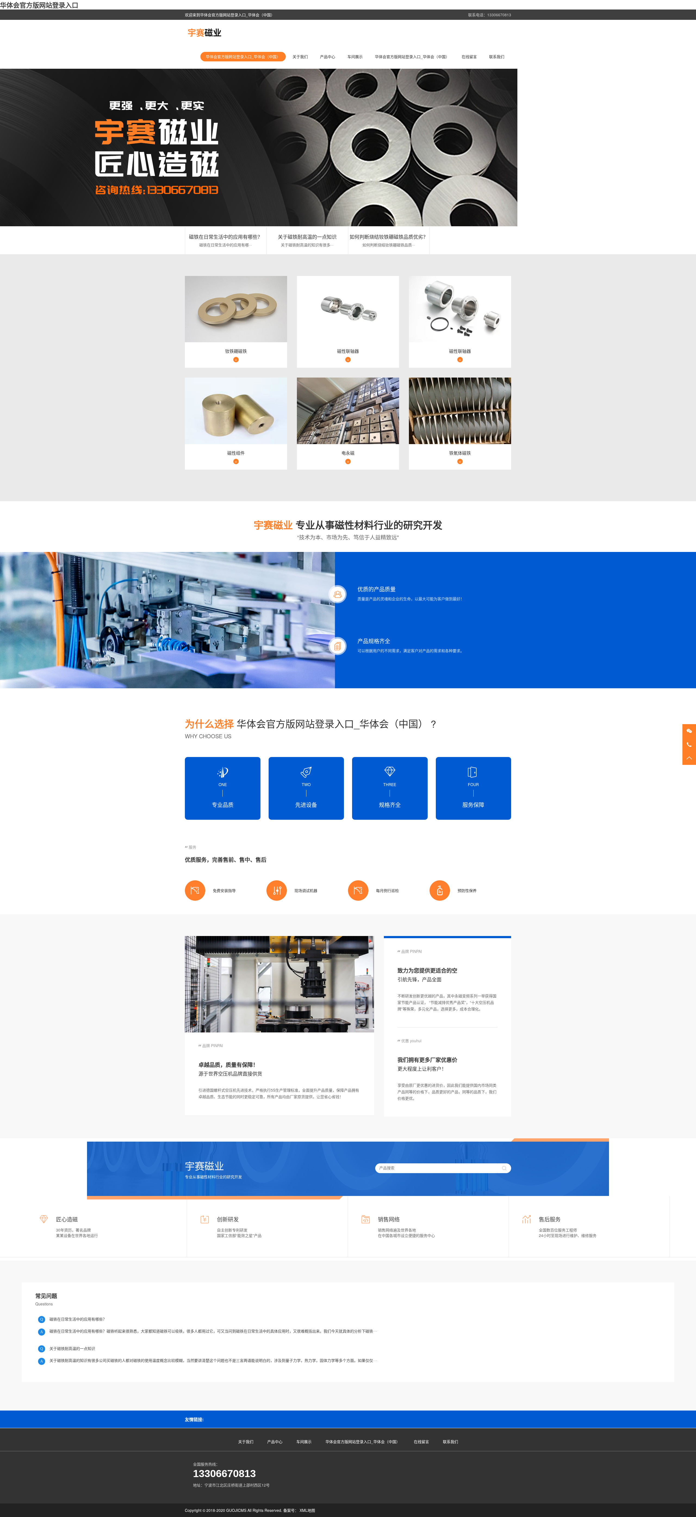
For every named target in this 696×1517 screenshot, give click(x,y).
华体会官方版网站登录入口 (39, 5)
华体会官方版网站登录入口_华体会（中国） (243, 56)
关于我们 (300, 56)
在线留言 (469, 56)
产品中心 (327, 56)
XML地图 (307, 1510)
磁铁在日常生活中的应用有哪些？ (225, 236)
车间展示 (355, 56)
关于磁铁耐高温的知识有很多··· (307, 244)
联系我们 (496, 56)
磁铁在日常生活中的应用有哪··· (225, 244)
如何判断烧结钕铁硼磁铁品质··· (388, 244)
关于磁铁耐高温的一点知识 (307, 236)
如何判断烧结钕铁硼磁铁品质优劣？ (389, 236)
